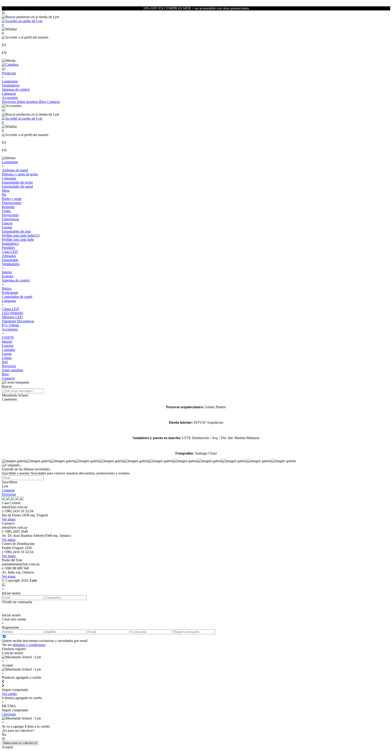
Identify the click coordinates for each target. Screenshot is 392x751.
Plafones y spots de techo (20, 174)
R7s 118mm (10, 325)
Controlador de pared (17, 297)
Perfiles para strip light (18, 239)
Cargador (8, 350)
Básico (7, 288)
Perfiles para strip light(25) (21, 235)
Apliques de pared (15, 170)
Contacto (53, 102)
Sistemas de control (15, 89)
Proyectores (10, 215)
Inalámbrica (10, 243)
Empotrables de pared (17, 186)
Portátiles (8, 248)
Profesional (10, 292)
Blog (43, 102)
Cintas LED (10, 309)
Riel (5, 362)
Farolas (7, 227)
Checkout (9, 714)
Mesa (6, 190)
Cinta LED (10, 252)
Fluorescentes (11, 203)
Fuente (7, 354)
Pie (4, 195)
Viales (6, 211)
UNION (8, 337)
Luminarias (10, 81)
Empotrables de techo (17, 182)
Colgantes (9, 178)
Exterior (7, 276)
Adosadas (9, 256)
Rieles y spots (12, 199)
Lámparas (9, 93)
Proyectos (9, 102)
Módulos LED (12, 317)
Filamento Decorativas (18, 321)
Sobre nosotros (28, 102)
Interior (7, 272)
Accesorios (10, 98)
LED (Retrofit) (12, 313)
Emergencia (10, 219)
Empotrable (10, 260)
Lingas (7, 358)
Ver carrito (9, 694)
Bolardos (8, 207)
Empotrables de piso (16, 231)
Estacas (7, 223)
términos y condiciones (29, 645)
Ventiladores (11, 85)
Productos (9, 73)
